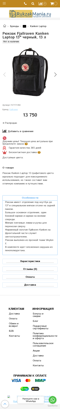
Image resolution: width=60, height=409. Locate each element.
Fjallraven (13, 109)
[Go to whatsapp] (52, 400)
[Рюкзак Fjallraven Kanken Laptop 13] (30, 72)
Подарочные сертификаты (40, 327)
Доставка (14, 314)
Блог (35, 321)
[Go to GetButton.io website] (53, 406)
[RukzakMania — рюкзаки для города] (30, 13)
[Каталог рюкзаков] (4, 26)
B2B (11, 331)
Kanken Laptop (38, 26)
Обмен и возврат (13, 325)
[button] (4, 74)
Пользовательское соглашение (40, 345)
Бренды (14, 26)
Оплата (13, 318)
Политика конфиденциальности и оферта (40, 336)
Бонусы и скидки (38, 315)
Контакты (14, 336)
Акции (36, 351)
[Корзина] (54, 3)
